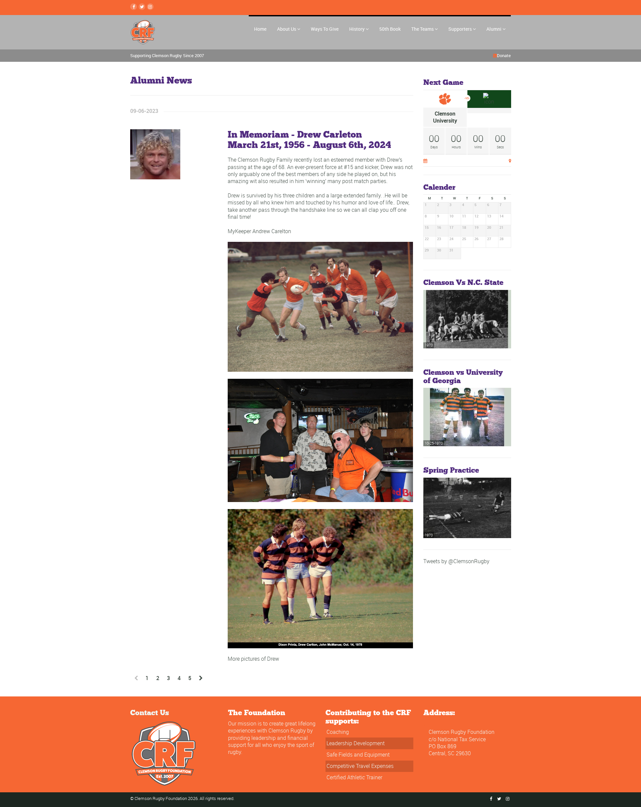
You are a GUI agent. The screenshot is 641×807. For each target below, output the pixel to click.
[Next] (201, 678)
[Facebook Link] (133, 6)
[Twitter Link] (142, 6)
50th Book (390, 29)
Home (260, 29)
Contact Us (149, 712)
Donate (504, 55)
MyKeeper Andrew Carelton (259, 231)
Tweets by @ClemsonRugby (456, 561)
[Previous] (136, 678)
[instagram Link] (150, 6)
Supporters (460, 29)
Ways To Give (325, 29)
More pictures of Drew (253, 658)
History (357, 29)
